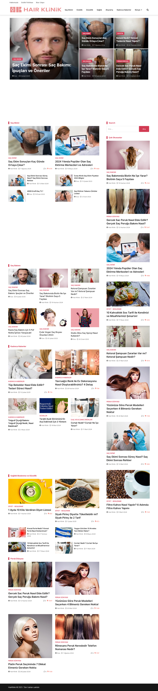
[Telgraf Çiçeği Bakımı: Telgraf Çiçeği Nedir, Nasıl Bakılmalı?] (22, 406)
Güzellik (89, 10)
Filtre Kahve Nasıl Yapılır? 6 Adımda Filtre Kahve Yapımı (127, 506)
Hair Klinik (14, 169)
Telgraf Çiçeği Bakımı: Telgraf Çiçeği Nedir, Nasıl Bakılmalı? (20, 423)
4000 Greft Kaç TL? (35, 191)
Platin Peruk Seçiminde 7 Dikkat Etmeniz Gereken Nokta (27, 666)
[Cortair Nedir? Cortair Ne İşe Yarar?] (85, 407)
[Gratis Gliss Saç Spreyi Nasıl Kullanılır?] (85, 317)
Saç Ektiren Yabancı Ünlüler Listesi (85, 192)
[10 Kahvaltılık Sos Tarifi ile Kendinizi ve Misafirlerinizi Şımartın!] (17, 547)
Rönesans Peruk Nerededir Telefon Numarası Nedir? (76, 647)
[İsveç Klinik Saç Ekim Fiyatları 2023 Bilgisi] (64, 180)
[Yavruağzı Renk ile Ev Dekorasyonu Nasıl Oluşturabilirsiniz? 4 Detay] (77, 362)
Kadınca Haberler (124, 10)
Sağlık (99, 10)
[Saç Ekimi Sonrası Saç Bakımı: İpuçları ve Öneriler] (22, 277)
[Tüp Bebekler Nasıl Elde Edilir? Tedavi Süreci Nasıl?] (30, 364)
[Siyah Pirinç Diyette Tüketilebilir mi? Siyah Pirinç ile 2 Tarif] (77, 493)
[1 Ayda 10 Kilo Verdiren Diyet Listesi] (30, 491)
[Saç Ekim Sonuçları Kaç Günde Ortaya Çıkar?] (30, 140)
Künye (137, 10)
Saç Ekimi (69, 10)
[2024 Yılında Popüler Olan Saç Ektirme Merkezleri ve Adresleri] (77, 140)
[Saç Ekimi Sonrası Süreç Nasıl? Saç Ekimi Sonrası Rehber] (17, 180)
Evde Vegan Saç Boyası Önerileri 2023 (51, 333)
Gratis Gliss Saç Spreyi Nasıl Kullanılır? (84, 334)
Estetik (79, 10)
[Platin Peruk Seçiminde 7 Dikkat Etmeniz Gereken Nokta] (30, 636)
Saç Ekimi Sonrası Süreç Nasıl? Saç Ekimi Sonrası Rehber (37, 178)
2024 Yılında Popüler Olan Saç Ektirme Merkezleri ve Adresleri (74, 163)
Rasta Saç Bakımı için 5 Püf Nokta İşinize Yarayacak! (21, 331)
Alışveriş (109, 10)
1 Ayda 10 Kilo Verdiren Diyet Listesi (30, 509)
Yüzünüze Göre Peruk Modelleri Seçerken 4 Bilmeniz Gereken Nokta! (77, 602)
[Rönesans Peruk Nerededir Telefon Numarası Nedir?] (77, 627)
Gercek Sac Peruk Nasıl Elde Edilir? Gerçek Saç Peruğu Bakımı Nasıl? (128, 68)
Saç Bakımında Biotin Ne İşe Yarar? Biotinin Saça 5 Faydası (95, 68)
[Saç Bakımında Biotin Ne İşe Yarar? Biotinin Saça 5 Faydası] (54, 278)
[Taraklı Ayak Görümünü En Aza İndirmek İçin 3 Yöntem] (54, 405)
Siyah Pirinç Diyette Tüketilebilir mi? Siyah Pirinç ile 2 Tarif (76, 516)
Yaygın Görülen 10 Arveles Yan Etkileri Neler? (85, 529)
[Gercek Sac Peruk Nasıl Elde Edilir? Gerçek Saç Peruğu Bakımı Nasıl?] (30, 574)
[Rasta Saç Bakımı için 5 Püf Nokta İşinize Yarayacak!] (22, 316)
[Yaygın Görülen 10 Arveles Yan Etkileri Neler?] (64, 532)
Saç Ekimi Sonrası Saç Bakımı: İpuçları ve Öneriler (41, 67)
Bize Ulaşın (40, 2)
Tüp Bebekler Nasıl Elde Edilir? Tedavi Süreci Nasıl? (26, 386)
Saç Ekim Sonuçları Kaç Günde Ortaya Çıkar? (94, 39)
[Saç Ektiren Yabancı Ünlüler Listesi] (64, 196)
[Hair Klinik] (35, 10)
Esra (77, 181)
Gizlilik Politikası (27, 2)
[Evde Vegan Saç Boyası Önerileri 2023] (54, 317)
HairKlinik (12, 687)
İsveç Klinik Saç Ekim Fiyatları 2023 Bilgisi (86, 177)
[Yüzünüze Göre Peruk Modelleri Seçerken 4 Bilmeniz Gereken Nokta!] (77, 578)
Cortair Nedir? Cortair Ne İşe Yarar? (85, 424)
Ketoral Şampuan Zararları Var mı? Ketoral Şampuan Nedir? (83, 291)
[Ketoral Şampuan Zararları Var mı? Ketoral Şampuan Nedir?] (85, 276)
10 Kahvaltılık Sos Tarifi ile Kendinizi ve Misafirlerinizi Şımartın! (38, 545)
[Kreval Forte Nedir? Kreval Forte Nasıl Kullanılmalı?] (17, 532)
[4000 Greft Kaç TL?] (17, 196)
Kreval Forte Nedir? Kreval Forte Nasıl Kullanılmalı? (38, 529)
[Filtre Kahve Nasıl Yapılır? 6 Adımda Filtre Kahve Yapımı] (128, 484)
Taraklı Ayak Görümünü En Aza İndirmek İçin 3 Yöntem (53, 420)
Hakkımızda (14, 2)
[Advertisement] (79, 100)
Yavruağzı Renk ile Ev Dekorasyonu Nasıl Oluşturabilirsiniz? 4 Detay (76, 383)
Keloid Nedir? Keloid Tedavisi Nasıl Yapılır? (128, 39)
